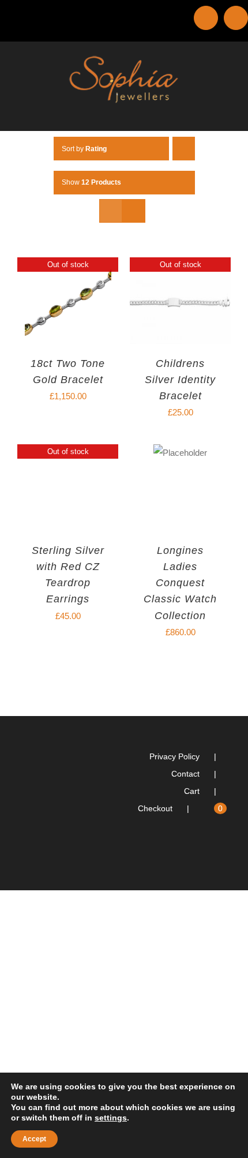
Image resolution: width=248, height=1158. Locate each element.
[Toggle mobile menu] (226, 113)
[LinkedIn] (211, 854)
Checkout (155, 808)
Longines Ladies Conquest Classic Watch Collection (180, 583)
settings (111, 1117)
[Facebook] (227, 854)
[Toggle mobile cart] (205, 113)
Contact (185, 773)
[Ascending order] (183, 148)
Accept (34, 1139)
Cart (192, 791)
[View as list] (133, 211)
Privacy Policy (174, 756)
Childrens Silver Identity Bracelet (180, 380)
